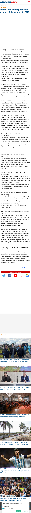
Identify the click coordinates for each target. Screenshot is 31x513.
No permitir (25, 511)
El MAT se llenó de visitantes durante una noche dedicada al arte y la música (15, 416)
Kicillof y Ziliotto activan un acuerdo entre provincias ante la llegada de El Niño (15, 388)
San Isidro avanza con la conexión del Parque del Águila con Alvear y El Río (14, 443)
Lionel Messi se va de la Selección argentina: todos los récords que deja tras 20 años (15, 471)
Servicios (3, 7)
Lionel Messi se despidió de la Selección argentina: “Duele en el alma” (15, 499)
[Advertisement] (15, 32)
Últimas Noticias (5, 334)
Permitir (18, 511)
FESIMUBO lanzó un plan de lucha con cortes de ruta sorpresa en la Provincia (14, 361)
